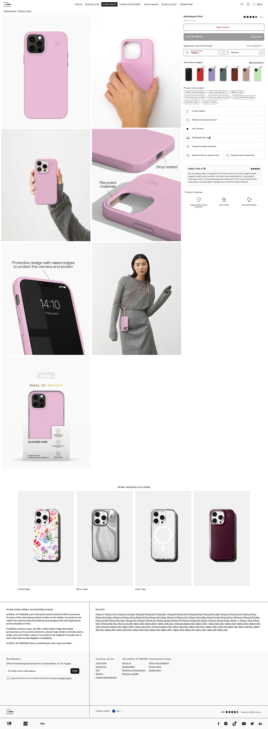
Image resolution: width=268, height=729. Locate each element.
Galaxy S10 (154, 630)
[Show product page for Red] (200, 74)
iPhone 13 (171, 617)
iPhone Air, (140, 614)
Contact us (101, 667)
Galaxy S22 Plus (180, 627)
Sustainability (128, 667)
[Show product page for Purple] (212, 74)
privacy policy (66, 678)
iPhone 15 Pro (236, 614)
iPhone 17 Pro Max (126, 614)
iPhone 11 (142, 620)
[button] (241, 711)
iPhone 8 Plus (223, 620)
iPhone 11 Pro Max (117, 620)
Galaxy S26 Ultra (166, 624)
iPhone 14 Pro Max (158, 617)
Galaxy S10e (178, 630)
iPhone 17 (100, 614)
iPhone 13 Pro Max (197, 617)
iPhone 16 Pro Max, (211, 614)
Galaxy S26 (139, 624)
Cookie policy (155, 670)
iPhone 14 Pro (128, 617)
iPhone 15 (225, 614)
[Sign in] (242, 4)
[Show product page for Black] (189, 74)
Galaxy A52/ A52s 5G (216, 627)
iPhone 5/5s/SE (125, 624)
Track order (101, 663)
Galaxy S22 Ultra (197, 627)
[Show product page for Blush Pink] (246, 74)
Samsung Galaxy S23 (111, 627)
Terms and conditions (159, 663)
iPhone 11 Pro (131, 620)
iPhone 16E (161, 614)
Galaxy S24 (230, 624)
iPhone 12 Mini (102, 620)
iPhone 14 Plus (142, 617)
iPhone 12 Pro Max (251, 617)
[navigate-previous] (248, 535)
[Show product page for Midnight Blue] (223, 74)
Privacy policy (155, 667)
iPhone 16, (171, 614)
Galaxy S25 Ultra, (216, 624)
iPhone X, (185, 620)
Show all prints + (256, 62)
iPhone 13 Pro (182, 617)
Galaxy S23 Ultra (143, 627)
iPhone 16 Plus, (196, 614)
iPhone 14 (117, 617)
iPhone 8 (212, 620)
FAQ (97, 670)
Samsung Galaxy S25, (185, 624)
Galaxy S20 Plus (124, 630)
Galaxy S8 (212, 630)
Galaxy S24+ (243, 624)
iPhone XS (151, 620)
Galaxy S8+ (222, 630)
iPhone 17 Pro (111, 614)
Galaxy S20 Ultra (141, 630)
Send (75, 671)
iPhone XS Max (164, 620)
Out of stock (224, 37)
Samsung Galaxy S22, (162, 627)
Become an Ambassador (133, 670)
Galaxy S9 (190, 630)
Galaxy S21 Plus (245, 627)
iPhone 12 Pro (227, 617)
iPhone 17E (150, 614)
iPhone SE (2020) (199, 620)
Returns (99, 674)
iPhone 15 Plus (249, 614)
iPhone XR (176, 620)
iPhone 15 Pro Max (104, 617)
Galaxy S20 (110, 630)
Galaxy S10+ (166, 630)
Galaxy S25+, (201, 624)
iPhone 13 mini (213, 617)
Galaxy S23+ (128, 627)
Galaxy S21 (232, 627)
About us (126, 663)
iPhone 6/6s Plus (109, 624)
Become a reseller (130, 674)
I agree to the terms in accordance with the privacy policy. (41, 678)
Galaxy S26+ (151, 624)
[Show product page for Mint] (257, 74)
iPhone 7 (235, 620)
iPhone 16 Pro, (182, 614)
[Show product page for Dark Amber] (235, 74)
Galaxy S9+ (201, 630)
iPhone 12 (238, 617)
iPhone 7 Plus (246, 620)
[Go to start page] (7, 4)
